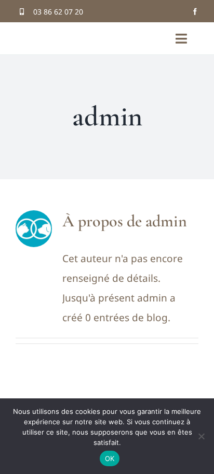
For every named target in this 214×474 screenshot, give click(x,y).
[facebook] (195, 11)
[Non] (201, 436)
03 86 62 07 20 (58, 12)
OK (110, 458)
